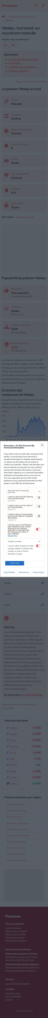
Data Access (24, 572)
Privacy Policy (38, 572)
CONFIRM (14, 563)
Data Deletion (9, 572)
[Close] (43, 445)
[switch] (38, 497)
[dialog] (24, 509)
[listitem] (24, 491)
